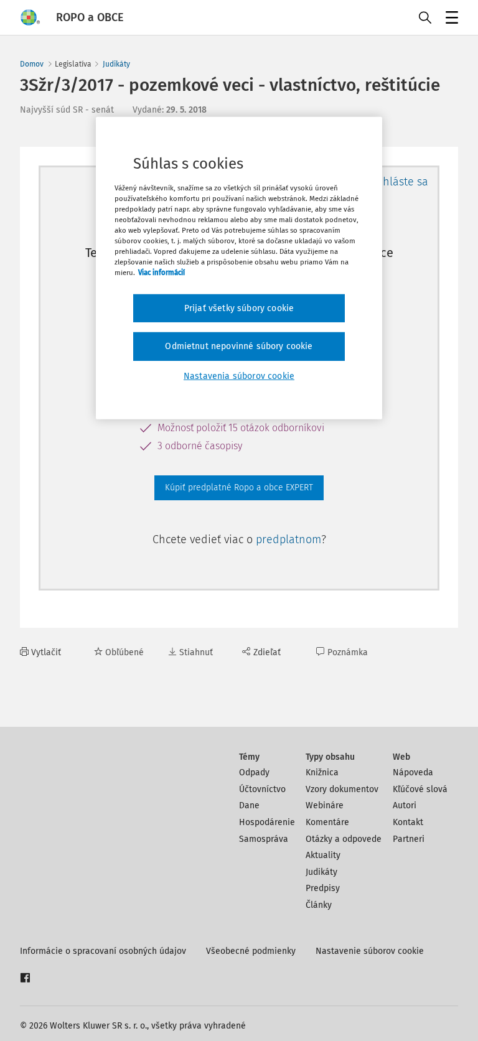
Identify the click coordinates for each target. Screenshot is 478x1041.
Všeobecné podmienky (251, 951)
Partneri (408, 839)
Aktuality (323, 855)
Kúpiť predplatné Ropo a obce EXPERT (239, 487)
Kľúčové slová (420, 789)
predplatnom (288, 539)
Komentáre (327, 822)
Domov (32, 64)
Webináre (325, 805)
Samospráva (263, 839)
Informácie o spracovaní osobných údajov (103, 951)
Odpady (254, 772)
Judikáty (116, 64)
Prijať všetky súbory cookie (239, 307)
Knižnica (322, 772)
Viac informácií (161, 272)
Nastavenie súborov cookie (370, 951)
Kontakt (408, 822)
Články (319, 905)
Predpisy (323, 888)
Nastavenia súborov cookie (239, 376)
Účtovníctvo (262, 789)
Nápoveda (413, 772)
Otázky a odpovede (344, 839)
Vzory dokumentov (342, 789)
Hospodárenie (267, 822)
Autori (404, 805)
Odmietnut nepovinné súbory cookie (238, 346)
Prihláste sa (398, 182)
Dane (249, 805)
